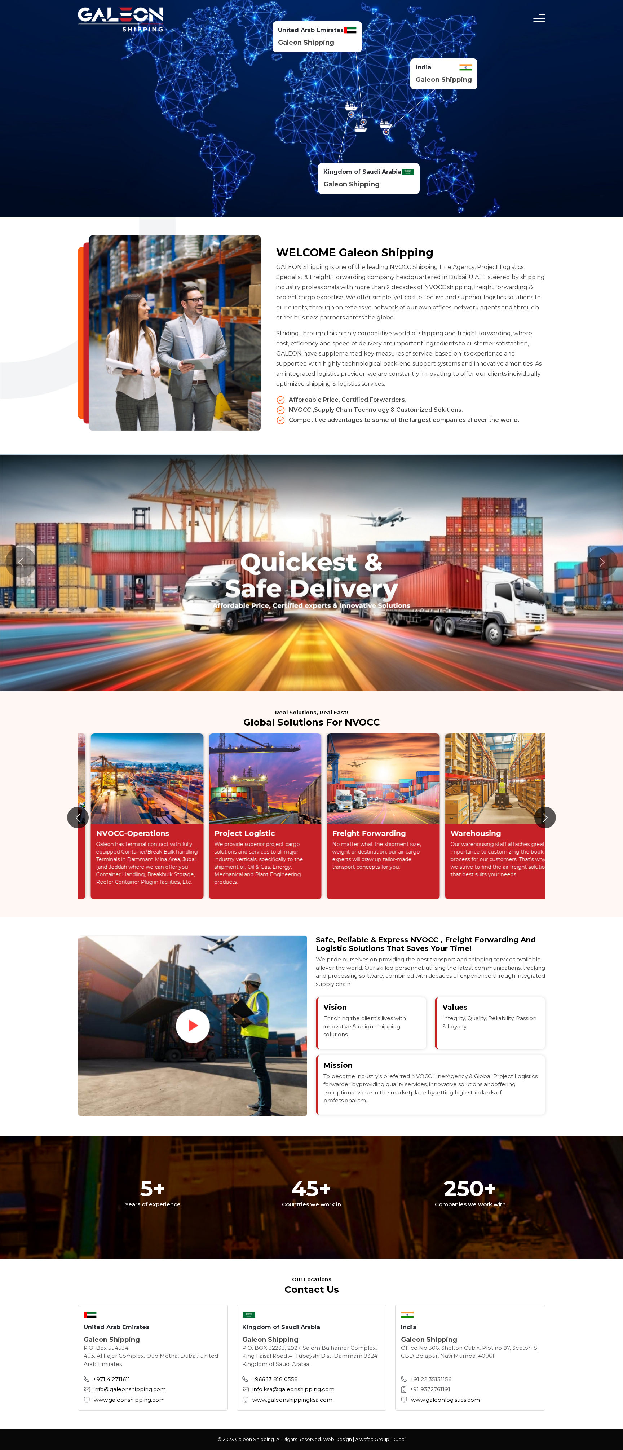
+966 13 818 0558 (275, 1378)
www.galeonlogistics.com (445, 1399)
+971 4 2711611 (111, 1378)
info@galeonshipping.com (130, 1389)
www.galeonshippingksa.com (292, 1399)
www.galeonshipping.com (129, 1399)
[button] (545, 817)
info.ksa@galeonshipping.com (293, 1389)
